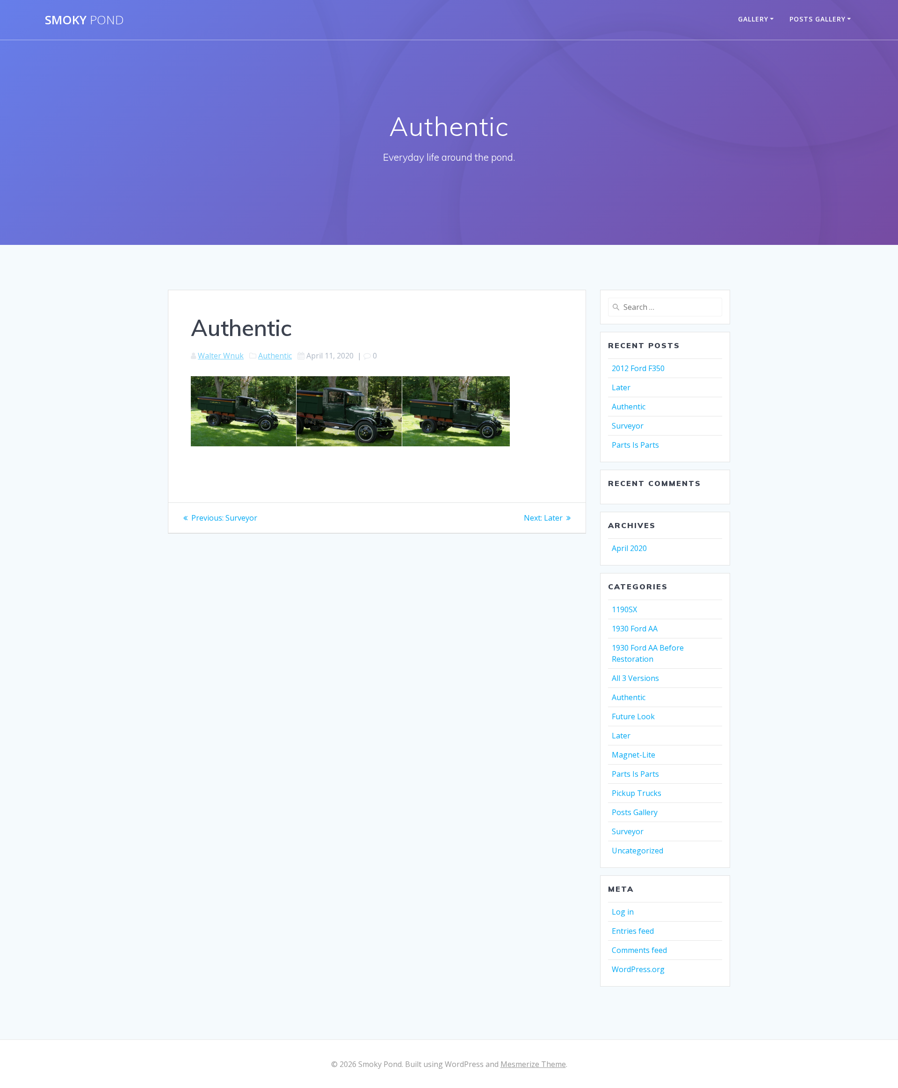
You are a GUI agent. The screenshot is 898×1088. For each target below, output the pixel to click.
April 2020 (629, 548)
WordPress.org (638, 969)
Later (621, 387)
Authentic (275, 356)
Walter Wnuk (221, 356)
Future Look (633, 716)
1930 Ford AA (635, 628)
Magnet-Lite (633, 755)
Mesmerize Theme (533, 1064)
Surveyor (628, 426)
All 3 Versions (635, 678)
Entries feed (633, 931)
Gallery (753, 18)
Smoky (84, 20)
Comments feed (639, 950)
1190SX (624, 609)
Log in (623, 912)
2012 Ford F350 (638, 368)
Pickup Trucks (636, 793)
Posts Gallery (817, 18)
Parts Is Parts (635, 445)
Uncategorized (637, 850)
